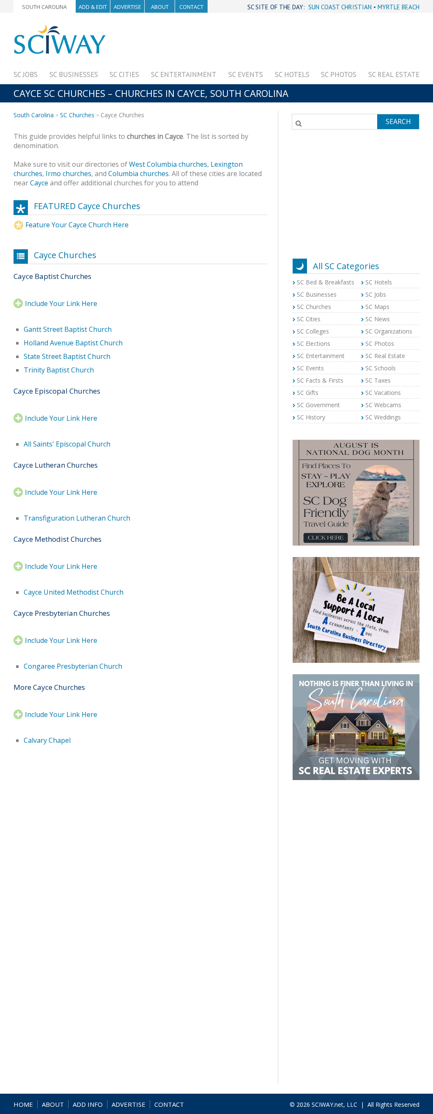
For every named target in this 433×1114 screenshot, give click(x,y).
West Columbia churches (168, 164)
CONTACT (169, 1104)
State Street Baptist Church (67, 356)
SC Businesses (73, 74)
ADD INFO (88, 1104)
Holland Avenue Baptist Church (73, 342)
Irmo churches (68, 173)
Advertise (127, 7)
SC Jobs (26, 74)
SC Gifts (307, 393)
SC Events (245, 74)
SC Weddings (383, 417)
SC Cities (124, 74)
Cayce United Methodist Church (73, 592)
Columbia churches (138, 173)
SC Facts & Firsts (320, 380)
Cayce (39, 183)
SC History (311, 417)
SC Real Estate (393, 74)
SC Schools (380, 368)
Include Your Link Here (61, 303)
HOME (23, 1104)
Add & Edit (93, 7)
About (160, 7)
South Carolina (44, 7)
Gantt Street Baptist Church (68, 329)
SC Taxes (378, 380)
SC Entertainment (183, 74)
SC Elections (313, 343)
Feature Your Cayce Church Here (77, 224)
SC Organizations (388, 331)
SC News (377, 319)
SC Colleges (313, 331)
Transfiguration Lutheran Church (77, 518)
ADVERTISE (128, 1104)
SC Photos (338, 74)
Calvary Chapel (47, 740)
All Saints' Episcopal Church (67, 444)
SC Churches (77, 115)
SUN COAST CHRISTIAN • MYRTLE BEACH (363, 7)
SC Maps (377, 307)
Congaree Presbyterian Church (73, 666)
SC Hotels (292, 74)
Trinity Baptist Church (59, 370)
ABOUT (53, 1104)
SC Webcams (383, 405)
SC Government (318, 405)
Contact (191, 7)
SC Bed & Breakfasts (325, 282)
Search (398, 121)
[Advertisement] (265, 43)
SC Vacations (383, 393)
